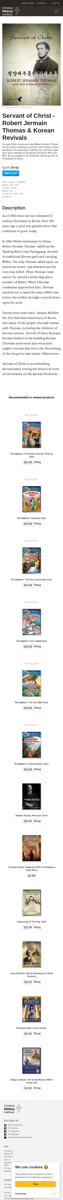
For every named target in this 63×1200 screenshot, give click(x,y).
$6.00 (31, 876)
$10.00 (28, 462)
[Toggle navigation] (56, 11)
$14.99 (28, 821)
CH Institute (12, 1128)
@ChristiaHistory (15, 1125)
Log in (55, 3)
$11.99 (28, 982)
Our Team (8, 1157)
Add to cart (10, 173)
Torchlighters (13, 1134)
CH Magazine (13, 1131)
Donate (41, 3)
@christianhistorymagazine (19, 1137)
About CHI (8, 1154)
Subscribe (27, 3)
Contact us (9, 1151)
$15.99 (28, 927)
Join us (7, 1159)
